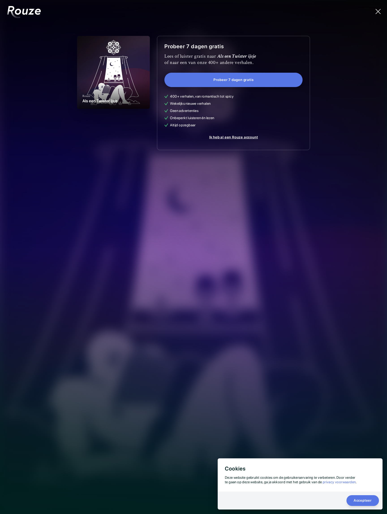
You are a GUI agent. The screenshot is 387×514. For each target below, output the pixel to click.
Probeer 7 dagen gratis (233, 80)
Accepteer (363, 500)
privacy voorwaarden (339, 482)
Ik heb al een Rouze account (233, 137)
